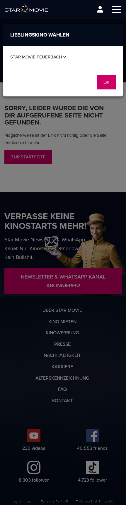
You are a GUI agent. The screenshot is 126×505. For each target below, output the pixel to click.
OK (106, 82)
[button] (116, 9)
